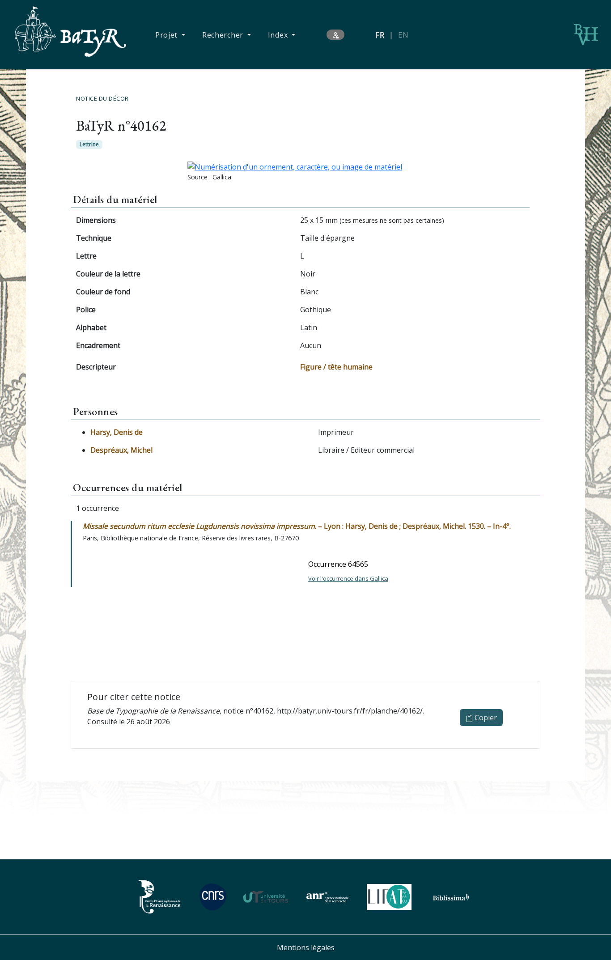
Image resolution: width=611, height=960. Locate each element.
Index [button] (279, 35)
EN (403, 35)
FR (380, 35)
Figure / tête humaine (336, 367)
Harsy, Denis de (116, 432)
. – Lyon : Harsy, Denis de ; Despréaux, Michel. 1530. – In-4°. (297, 526)
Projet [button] (167, 35)
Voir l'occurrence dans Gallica (348, 578)
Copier (485, 717)
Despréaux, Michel (121, 450)
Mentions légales (306, 947)
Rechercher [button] (224, 35)
